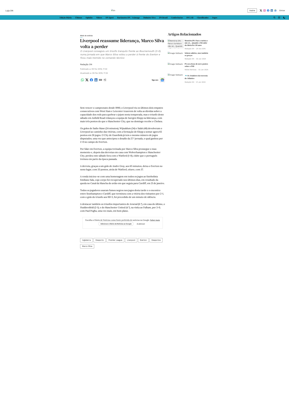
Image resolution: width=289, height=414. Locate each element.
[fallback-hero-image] (176, 43)
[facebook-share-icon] (91, 81)
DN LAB (189, 17)
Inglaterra (86, 240)
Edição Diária (66, 17)
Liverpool (131, 240)
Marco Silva (87, 246)
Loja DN (9, 10)
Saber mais (155, 220)
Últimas (78, 17)
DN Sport (110, 17)
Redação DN (86, 64)
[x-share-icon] (87, 81)
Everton (143, 240)
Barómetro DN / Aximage (128, 17)
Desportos (156, 240)
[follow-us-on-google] (162, 80)
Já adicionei (141, 224)
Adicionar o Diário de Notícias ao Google (116, 224)
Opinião (89, 17)
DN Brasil (163, 17)
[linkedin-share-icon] (96, 81)
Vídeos (99, 17)
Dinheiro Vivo (149, 17)
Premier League (115, 240)
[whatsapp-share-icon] (82, 81)
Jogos (214, 17)
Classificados (203, 17)
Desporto (100, 240)
